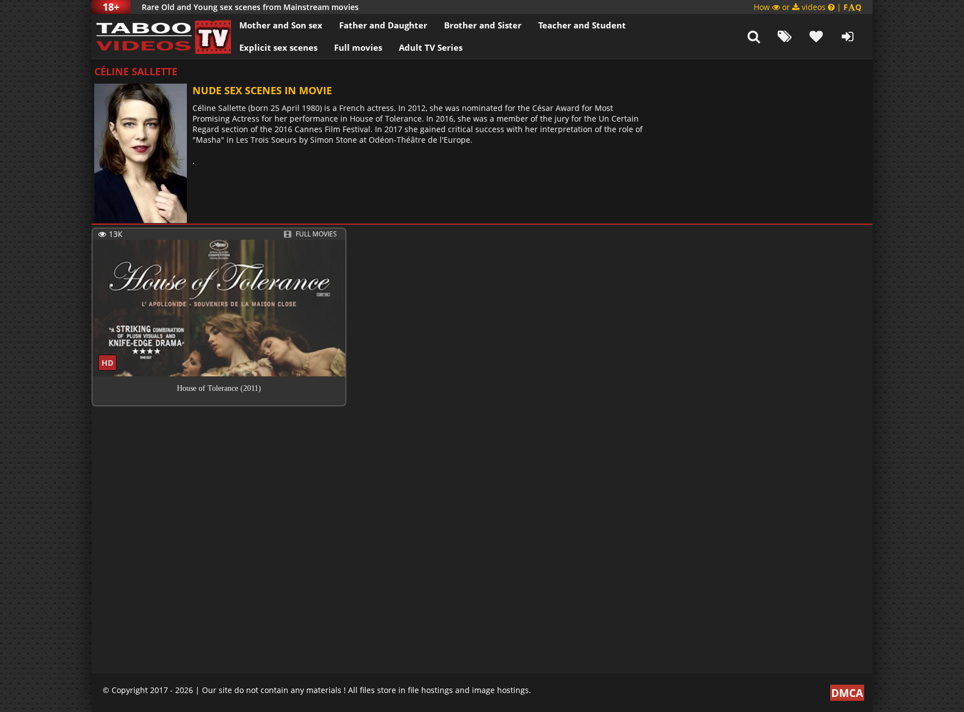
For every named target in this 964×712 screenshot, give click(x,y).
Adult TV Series (430, 47)
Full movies (358, 47)
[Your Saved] (816, 36)
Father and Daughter (383, 25)
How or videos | (807, 7)
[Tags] (785, 36)
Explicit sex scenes (278, 47)
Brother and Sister (483, 25)
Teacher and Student (582, 25)
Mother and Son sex (280, 25)
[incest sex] (161, 36)
